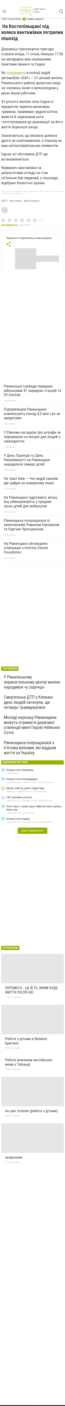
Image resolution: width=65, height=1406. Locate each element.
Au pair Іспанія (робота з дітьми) (31, 1111)
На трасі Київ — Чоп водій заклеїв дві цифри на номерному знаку (31, 480)
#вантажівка (15, 200)
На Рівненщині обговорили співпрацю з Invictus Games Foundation (26, 547)
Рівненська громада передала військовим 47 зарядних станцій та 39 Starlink (32, 390)
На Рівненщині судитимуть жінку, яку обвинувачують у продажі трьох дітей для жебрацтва (31, 501)
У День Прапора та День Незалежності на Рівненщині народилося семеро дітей (27, 459)
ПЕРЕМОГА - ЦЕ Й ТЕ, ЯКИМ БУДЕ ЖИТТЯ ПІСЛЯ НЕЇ (31, 990)
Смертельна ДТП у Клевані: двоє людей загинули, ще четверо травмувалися (29, 702)
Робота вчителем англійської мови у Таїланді (28, 1062)
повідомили (16, 73)
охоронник (13, 1157)
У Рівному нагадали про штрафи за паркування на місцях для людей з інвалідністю (32, 436)
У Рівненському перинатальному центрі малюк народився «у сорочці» (32, 682)
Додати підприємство (32, 830)
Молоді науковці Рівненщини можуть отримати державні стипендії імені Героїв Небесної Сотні (32, 725)
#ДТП (4, 200)
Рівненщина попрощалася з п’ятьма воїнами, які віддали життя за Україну (30, 747)
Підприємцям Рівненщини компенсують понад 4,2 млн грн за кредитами (32, 413)
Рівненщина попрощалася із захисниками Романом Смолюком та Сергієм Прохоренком (31, 524)
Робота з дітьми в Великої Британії (26, 1041)
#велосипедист (32, 200)
